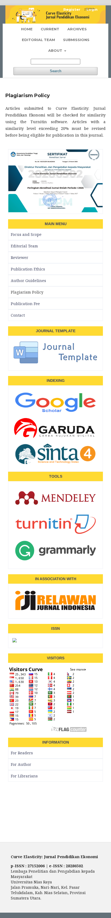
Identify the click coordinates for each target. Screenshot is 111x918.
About (55, 50)
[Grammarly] (55, 561)
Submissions (76, 40)
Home (27, 29)
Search (55, 71)
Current (50, 29)
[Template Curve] (55, 363)
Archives (77, 29)
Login (92, 9)
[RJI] (55, 611)
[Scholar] (55, 413)
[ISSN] (14, 640)
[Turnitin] (55, 535)
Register (71, 9)
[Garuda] (55, 438)
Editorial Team (38, 40)
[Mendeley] (55, 508)
